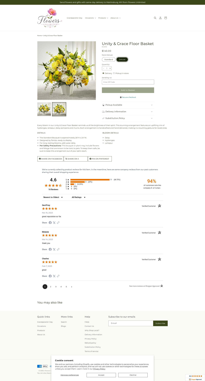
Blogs (63, 326)
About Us (41, 335)
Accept (101, 375)
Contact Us (89, 326)
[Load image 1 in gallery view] (44, 109)
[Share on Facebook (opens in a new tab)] (50, 223)
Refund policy (90, 343)
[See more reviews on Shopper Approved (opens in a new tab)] (58, 223)
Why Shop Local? (92, 330)
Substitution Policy (93, 347)
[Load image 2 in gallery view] (59, 109)
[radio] (102, 179)
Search (64, 322)
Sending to (110, 77)
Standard (108, 59)
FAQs (87, 322)
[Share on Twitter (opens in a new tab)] (54, 223)
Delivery (108, 73)
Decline (133, 375)
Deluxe (122, 59)
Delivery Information (93, 335)
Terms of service (91, 351)
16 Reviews (56, 189)
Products (41, 330)
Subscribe (160, 323)
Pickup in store (122, 73)
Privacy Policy (99, 369)
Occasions (41, 326)
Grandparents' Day (45, 322)
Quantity (105, 64)
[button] (90, 17)
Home (39, 35)
